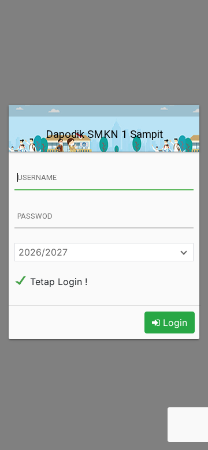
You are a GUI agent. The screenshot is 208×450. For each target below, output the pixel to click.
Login (173, 322)
